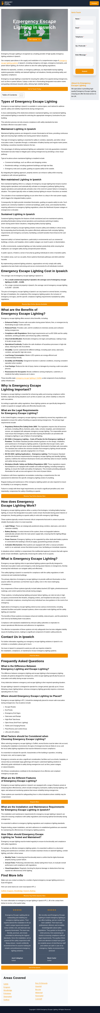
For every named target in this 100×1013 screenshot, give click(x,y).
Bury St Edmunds (41, 983)
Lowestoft (38, 999)
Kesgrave (10, 891)
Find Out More (34, 655)
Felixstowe (7, 993)
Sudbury (6, 1000)
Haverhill (38, 986)
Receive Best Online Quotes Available (34, 304)
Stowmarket (8, 996)
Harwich (26, 891)
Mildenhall (39, 993)
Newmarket (39, 996)
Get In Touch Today (34, 89)
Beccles (38, 989)
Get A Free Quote (34, 967)
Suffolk (3, 891)
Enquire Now (34, 802)
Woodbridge (18, 891)
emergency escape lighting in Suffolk (29, 378)
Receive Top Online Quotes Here (34, 496)
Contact (94, 3)
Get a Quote (33, 39)
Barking (32, 891)
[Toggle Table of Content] (20, 95)
